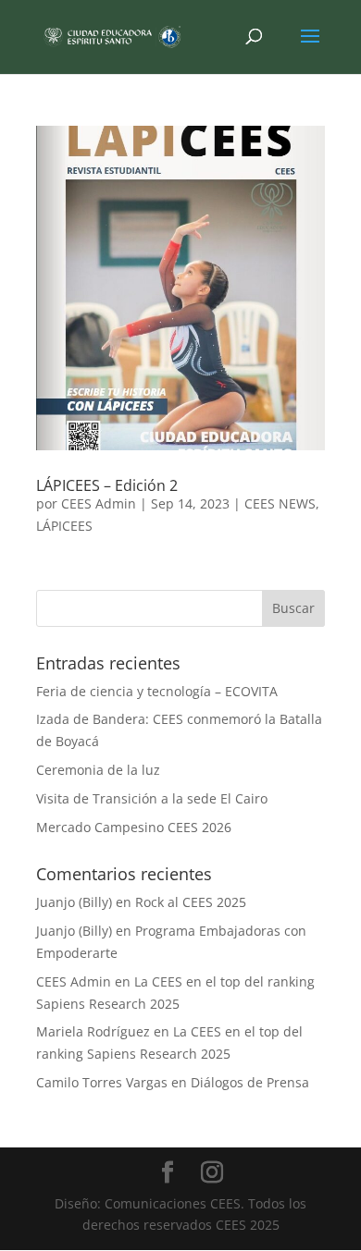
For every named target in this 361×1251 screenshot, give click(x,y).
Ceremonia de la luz (98, 770)
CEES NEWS (280, 503)
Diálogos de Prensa (250, 1082)
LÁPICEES (64, 525)
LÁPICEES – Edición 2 (107, 485)
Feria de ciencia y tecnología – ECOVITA (157, 691)
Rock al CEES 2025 (190, 902)
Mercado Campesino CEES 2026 (133, 827)
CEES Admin (98, 503)
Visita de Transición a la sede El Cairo (152, 798)
